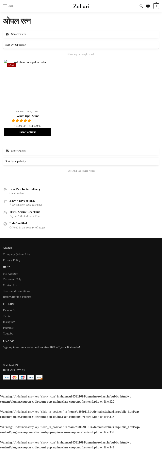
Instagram (9, 321)
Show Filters (18, 34)
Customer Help (12, 279)
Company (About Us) (16, 254)
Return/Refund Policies (17, 296)
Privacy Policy (12, 260)
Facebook (9, 310)
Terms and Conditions (16, 291)
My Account (10, 273)
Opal (36, 111)
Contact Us (10, 285)
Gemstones (23, 111)
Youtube (8, 333)
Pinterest (8, 327)
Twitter (7, 316)
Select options (28, 132)
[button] (22, 120)
